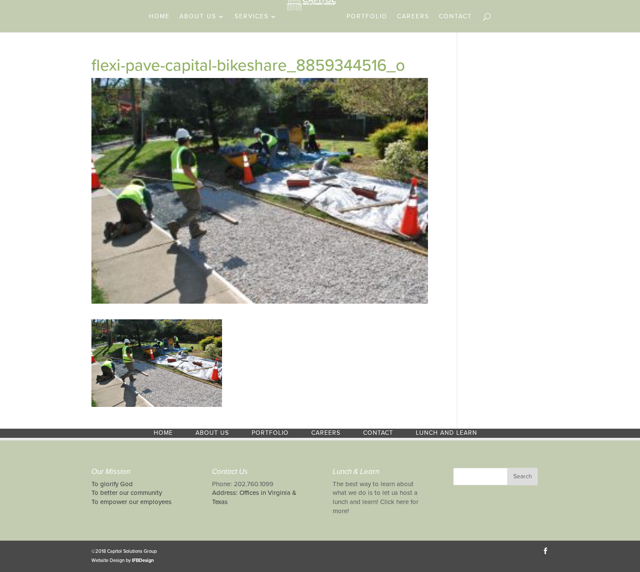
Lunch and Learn (446, 433)
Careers (413, 17)
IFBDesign (143, 560)
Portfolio (367, 17)
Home (159, 17)
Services (252, 17)
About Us (197, 17)
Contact (455, 17)
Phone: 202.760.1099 (242, 484)
